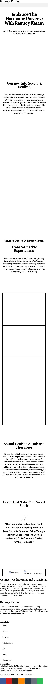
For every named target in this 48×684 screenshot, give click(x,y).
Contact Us (6, 660)
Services (5, 637)
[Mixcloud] (29, 221)
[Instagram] (19, 221)
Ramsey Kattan (10, 602)
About (4, 631)
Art (3, 649)
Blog (4, 654)
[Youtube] (14, 221)
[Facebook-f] (9, 221)
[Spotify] (39, 221)
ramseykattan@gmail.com (13, 613)
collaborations (7, 643)
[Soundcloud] (24, 221)
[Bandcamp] (34, 221)
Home (4, 626)
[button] (24, 5)
